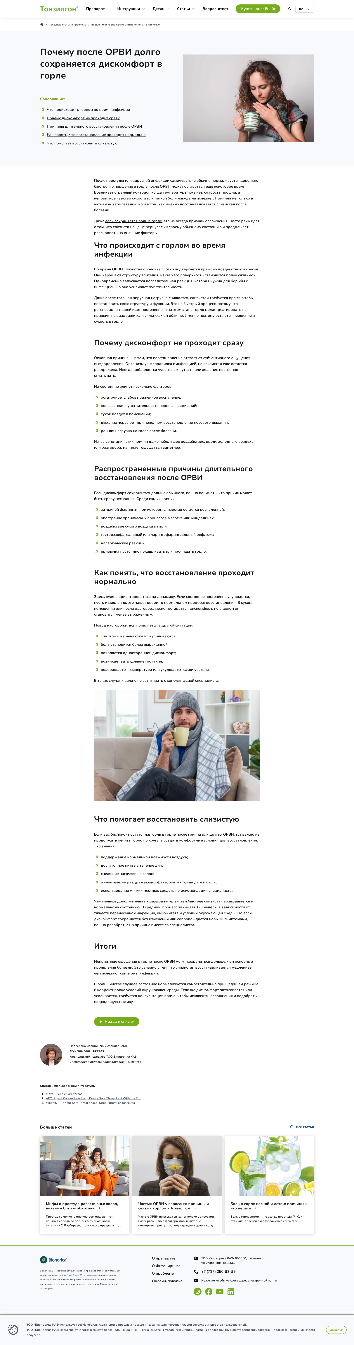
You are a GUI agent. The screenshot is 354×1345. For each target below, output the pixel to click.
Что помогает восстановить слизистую (82, 143)
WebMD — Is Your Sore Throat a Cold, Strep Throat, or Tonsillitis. (91, 1103)
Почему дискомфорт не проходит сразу (83, 118)
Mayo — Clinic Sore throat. (64, 1094)
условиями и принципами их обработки (194, 1330)
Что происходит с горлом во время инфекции (88, 109)
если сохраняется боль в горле (133, 221)
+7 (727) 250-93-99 (218, 1271)
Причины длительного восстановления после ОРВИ (94, 126)
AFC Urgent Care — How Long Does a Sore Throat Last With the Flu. (93, 1098)
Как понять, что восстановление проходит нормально (96, 134)
